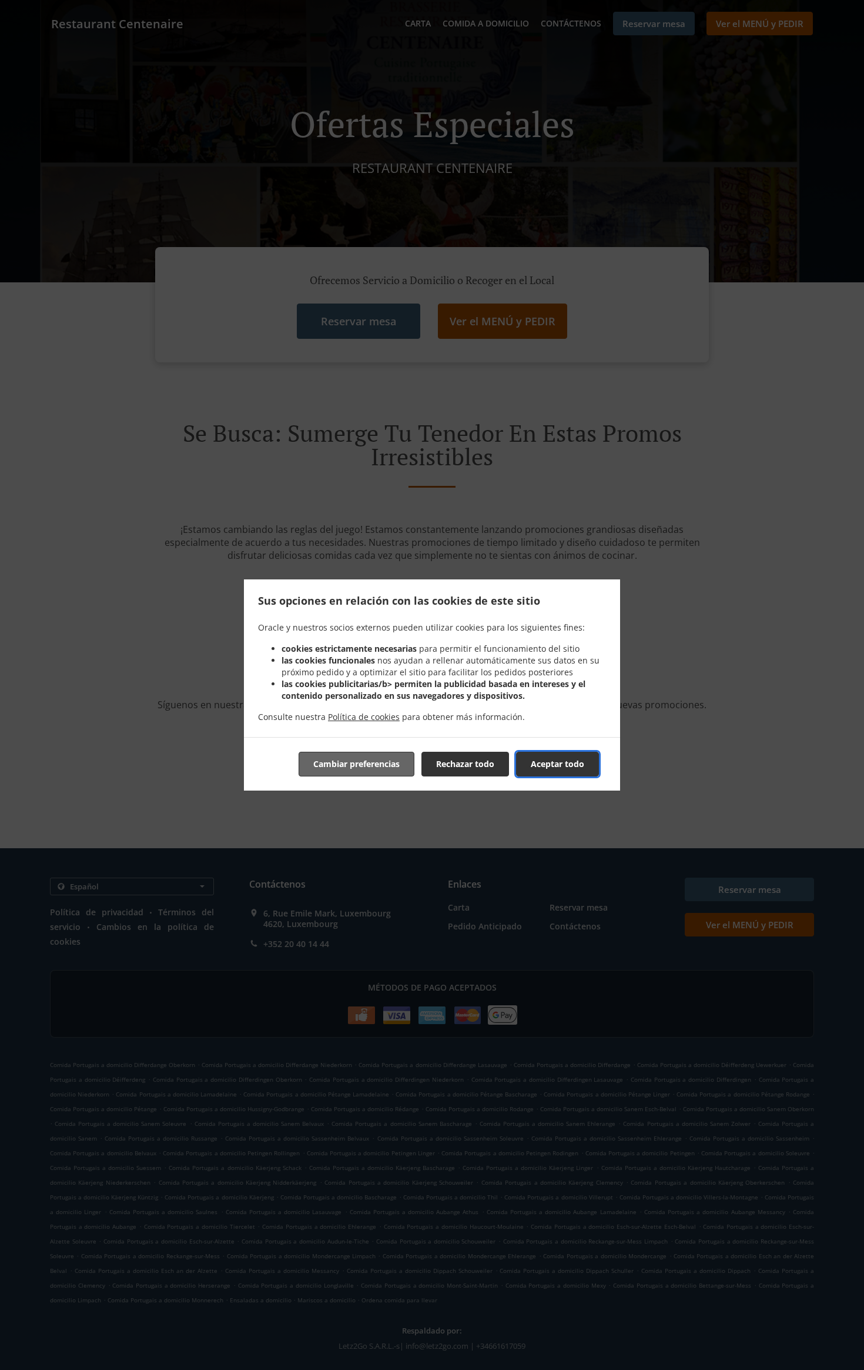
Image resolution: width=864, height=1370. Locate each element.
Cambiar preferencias (356, 763)
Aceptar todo (557, 763)
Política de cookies (364, 716)
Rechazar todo (465, 763)
